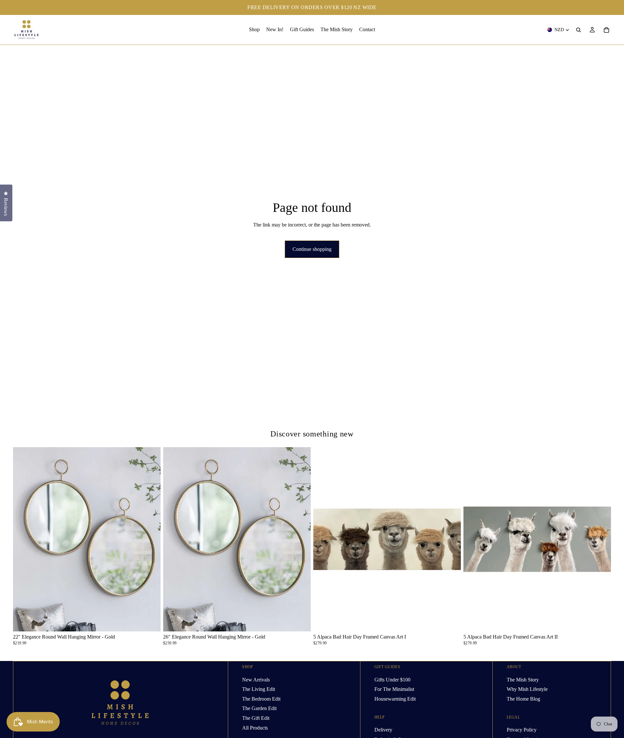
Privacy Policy (522, 729)
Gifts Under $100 (392, 679)
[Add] (150, 622)
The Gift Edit (255, 718)
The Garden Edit (259, 708)
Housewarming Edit (395, 699)
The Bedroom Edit (261, 699)
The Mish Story (523, 679)
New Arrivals (256, 679)
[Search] (578, 30)
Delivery (383, 729)
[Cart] (606, 30)
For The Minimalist (394, 689)
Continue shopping (312, 249)
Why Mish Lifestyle (527, 689)
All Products (255, 728)
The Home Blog (523, 699)
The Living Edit (258, 689)
